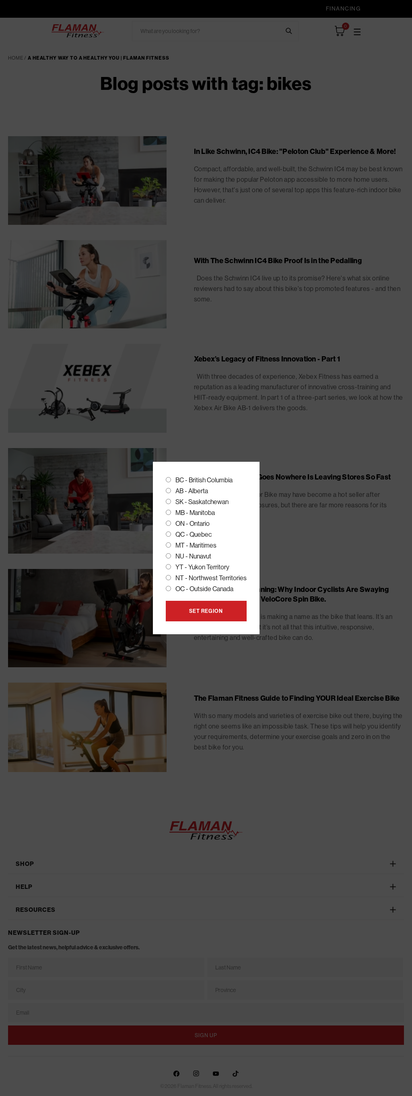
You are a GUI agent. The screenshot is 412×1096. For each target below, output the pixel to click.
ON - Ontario (192, 523)
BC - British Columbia (204, 480)
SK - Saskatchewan (202, 502)
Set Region (206, 611)
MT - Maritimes (195, 545)
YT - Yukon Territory (202, 567)
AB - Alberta (191, 491)
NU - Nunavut (193, 556)
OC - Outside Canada (204, 589)
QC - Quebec (193, 534)
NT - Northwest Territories (211, 578)
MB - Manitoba (195, 513)
